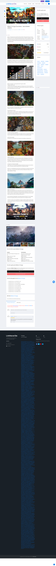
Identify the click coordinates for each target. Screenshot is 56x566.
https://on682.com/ (27, 438)
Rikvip (24, 353)
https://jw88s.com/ (25, 452)
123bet (24, 430)
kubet (27, 411)
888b (21, 451)
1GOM (22, 353)
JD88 (31, 455)
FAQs (46, 3)
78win (27, 342)
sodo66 (33, 423)
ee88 (21, 417)
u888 (27, 394)
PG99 (30, 514)
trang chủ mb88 (25, 427)
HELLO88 (25, 509)
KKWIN (24, 462)
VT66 (32, 455)
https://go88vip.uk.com (23, 486)
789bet (29, 392)
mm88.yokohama (26, 456)
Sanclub (27, 369)
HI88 (26, 483)
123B (31, 444)
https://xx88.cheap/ (30, 496)
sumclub (23, 408)
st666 (29, 466)
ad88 (22, 461)
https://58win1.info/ (29, 443)
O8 (32, 419)
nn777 (28, 358)
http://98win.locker (29, 491)
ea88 (27, 490)
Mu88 (32, 494)
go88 (32, 343)
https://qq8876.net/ (26, 400)
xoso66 (21, 343)
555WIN (31, 478)
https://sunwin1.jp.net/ (29, 425)
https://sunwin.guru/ (27, 387)
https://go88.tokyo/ (30, 354)
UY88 (30, 434)
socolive (33, 343)
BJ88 (23, 461)
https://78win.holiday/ (23, 467)
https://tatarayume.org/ (29, 457)
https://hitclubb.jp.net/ (28, 381)
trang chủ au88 (28, 427)
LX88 (30, 448)
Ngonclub (31, 368)
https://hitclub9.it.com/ (23, 415)
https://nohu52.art (31, 421)
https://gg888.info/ (23, 474)
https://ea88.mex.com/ (27, 418)
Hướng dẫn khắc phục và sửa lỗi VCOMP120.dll (14, 285)
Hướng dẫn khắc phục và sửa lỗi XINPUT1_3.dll (14, 281)
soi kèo (34, 347)
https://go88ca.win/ (23, 487)
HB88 (21, 477)
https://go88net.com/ (23, 390)
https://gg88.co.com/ (29, 360)
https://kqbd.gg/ (26, 444)
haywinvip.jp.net (28, 426)
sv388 (33, 434)
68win (21, 411)
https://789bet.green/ (28, 505)
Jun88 (27, 357)
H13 (28, 455)
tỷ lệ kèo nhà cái (29, 384)
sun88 (21, 493)
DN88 (23, 454)
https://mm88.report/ (23, 419)
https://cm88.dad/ (22, 354)
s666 (25, 434)
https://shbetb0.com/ (23, 373)
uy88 (21, 392)
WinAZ (28, 462)
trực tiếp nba (32, 347)
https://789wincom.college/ (23, 506)
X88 (30, 452)
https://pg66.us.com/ (23, 357)
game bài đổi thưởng (31, 435)
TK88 (33, 430)
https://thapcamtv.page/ (23, 497)
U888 (32, 411)
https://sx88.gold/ (23, 405)
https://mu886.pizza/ (27, 436)
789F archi (32, 481)
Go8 (32, 506)
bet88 (25, 350)
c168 (28, 412)
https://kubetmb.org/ (23, 456)
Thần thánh (46, 72)
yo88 (25, 379)
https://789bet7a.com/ (24, 423)
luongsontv (22, 347)
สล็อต (25, 364)
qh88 (26, 405)
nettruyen (22, 341)
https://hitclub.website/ (30, 350)
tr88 (22, 454)
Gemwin (23, 388)
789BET (31, 475)
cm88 (29, 370)
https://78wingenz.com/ (30, 393)
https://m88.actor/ (24, 421)
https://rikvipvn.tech (23, 495)
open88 (30, 357)
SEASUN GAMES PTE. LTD (45, 36)
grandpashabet (31, 431)
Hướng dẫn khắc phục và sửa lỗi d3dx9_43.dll (14, 291)
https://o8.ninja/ (22, 374)
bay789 (34, 501)
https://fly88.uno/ (31, 358)
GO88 (32, 399)
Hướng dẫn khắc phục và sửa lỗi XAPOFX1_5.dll (14, 287)
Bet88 (26, 358)
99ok (32, 408)
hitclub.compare (22, 430)
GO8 (23, 504)
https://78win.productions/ (23, 460)
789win (29, 421)
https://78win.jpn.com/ (23, 466)
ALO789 (22, 416)
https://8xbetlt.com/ (27, 391)
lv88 (22, 470)
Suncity (33, 483)
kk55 (28, 450)
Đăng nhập (47, 1)
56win (21, 500)
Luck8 (31, 436)
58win (23, 380)
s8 (23, 496)
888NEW (22, 401)
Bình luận (19, 302)
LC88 (24, 512)
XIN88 (28, 452)
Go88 (25, 353)
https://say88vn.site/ (30, 428)
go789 (27, 492)
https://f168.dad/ (26, 396)
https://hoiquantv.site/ (27, 376)
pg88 (28, 487)
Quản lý (38, 66)
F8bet (29, 380)
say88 (34, 420)
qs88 (28, 403)
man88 (25, 485)
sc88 (27, 370)
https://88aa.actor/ (23, 365)
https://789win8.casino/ (30, 400)
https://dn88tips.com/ (23, 465)
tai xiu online (33, 403)
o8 (33, 374)
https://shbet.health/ (29, 408)
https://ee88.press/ (23, 491)
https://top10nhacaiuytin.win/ (30, 349)
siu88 (21, 378)
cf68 (23, 438)
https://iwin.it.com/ (27, 424)
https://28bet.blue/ (27, 366)
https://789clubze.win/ (23, 364)
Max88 (30, 365)
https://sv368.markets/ (28, 451)
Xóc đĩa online (31, 415)
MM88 (30, 353)
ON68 (25, 419)
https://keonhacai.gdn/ (33, 355)
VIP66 (33, 488)
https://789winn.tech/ (27, 465)
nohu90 (28, 382)
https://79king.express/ (23, 348)
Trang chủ (25, 3)
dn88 (27, 415)
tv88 (31, 443)
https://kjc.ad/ (26, 454)
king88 (26, 461)
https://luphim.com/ (28, 364)
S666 (27, 439)
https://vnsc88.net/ (28, 395)
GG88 (29, 356)
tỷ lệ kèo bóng (24, 493)
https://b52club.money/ (27, 365)
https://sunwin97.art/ (27, 351)
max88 (28, 353)
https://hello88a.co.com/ (23, 413)
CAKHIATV (29, 439)
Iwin (25, 361)
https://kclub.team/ (31, 351)
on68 (23, 439)
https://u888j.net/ (24, 395)
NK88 (22, 397)
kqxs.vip (23, 417)
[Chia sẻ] (5, 17)
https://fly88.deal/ (26, 386)
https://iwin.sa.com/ (26, 354)
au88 (29, 431)
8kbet (22, 352)
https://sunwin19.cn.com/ (28, 355)
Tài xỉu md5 (27, 470)
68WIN (32, 516)
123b (28, 401)
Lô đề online (30, 379)
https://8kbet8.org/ (27, 373)
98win (33, 400)
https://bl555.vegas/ (32, 497)
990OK (21, 496)
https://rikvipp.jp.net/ (32, 381)
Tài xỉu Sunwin (32, 513)
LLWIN (32, 465)
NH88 (25, 482)
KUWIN (26, 510)
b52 (30, 362)
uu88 (29, 396)
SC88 (25, 389)
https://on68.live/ (25, 450)
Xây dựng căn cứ (39, 67)
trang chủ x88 (31, 427)
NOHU (22, 482)
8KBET (30, 414)
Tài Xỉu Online (22, 514)
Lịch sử (42, 66)
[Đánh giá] (5, 14)
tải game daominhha (32, 356)
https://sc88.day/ (22, 389)
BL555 (25, 407)
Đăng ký (42, 1)
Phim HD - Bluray (37, 3)
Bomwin (22, 362)
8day (27, 389)
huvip (31, 453)
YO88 (29, 494)
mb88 (28, 397)
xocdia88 (30, 423)
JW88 (30, 455)
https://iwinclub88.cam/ (26, 453)
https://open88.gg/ (24, 478)
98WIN (32, 450)
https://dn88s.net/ (22, 432)
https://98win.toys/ (23, 447)
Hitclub (23, 361)
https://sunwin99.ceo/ (23, 359)
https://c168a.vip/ (24, 500)
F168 (32, 370)
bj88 (32, 374)
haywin (27, 428)
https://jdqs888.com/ (26, 508)
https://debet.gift (22, 509)
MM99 (33, 481)
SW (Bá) (10, 29)
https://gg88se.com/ (23, 431)
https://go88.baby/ (31, 387)
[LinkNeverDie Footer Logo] (11, 335)
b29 (21, 380)
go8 (33, 397)
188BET (26, 389)
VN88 (30, 449)
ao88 (24, 403)
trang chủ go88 (29, 430)
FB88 (24, 515)
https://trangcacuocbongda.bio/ (31, 386)
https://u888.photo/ (30, 394)
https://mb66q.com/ (23, 345)
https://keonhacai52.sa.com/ (23, 498)
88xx (21, 397)
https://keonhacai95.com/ (25, 362)
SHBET (33, 351)
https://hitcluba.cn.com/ (28, 409)
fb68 (21, 502)
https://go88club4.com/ (23, 369)
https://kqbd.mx (26, 516)
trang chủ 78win (27, 500)
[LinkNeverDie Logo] (11, 3)
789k (29, 404)
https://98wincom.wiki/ (26, 504)
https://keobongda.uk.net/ (31, 470)
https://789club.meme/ (25, 457)
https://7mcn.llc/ (30, 374)
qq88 (21, 435)
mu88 (32, 397)
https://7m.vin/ (33, 413)
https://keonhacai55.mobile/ (30, 388)
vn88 (21, 414)
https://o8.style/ (24, 378)
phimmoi (34, 469)
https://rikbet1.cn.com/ (23, 391)
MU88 (30, 500)
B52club (26, 377)
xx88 (21, 352)
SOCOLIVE (31, 439)
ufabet (28, 341)
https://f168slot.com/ (33, 357)
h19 (31, 408)
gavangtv (28, 347)
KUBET (31, 486)
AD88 (32, 460)
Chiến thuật (42, 61)
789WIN (31, 473)
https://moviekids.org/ (26, 399)
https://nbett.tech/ (25, 489)
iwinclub (26, 356)
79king (33, 370)
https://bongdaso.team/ (28, 383)
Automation (42, 74)
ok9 (26, 349)
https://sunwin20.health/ (28, 458)
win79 (28, 361)
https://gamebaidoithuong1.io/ (24, 425)
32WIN (26, 462)
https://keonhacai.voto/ (23, 360)
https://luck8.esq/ (22, 449)
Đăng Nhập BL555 (25, 479)
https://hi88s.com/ (22, 358)
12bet (32, 514)
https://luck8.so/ (22, 407)
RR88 (23, 347)
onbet (25, 435)
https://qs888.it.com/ (31, 461)
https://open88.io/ (24, 471)
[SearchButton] (49, 4)
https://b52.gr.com (30, 492)
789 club (23, 422)
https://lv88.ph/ (28, 469)
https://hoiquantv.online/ (32, 376)
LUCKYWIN (26, 488)
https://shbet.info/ (29, 385)
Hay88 (25, 446)
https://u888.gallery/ (26, 417)
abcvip (25, 477)
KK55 (21, 453)
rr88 (22, 378)
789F (32, 486)
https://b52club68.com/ (27, 390)
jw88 (29, 490)
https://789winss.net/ (23, 488)
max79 (21, 450)
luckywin (30, 444)
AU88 (21, 427)
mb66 (21, 485)
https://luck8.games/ (26, 449)
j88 (25, 420)
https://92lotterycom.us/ (23, 393)
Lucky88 (29, 459)
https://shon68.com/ (32, 498)
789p (21, 452)
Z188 (21, 463)
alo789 (28, 435)
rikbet (32, 405)
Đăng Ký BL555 (28, 478)
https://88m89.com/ (27, 486)
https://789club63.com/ (31, 424)
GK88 (32, 459)
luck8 (25, 470)
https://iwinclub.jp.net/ (23, 381)
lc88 (29, 450)
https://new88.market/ (23, 366)
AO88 (24, 387)
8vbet (31, 505)
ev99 (25, 405)
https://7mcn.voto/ (23, 385)
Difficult (38, 64)
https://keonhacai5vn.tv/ (26, 513)
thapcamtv (30, 346)
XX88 (25, 347)
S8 (27, 450)
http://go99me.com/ (24, 443)
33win (26, 397)
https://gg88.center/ (28, 378)
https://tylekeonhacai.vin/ (23, 383)
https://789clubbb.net (23, 494)
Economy (45, 69)
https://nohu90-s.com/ (23, 458)
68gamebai (24, 416)
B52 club (27, 353)
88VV (22, 414)
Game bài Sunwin (27, 502)
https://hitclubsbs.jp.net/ (31, 359)
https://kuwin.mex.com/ (23, 469)
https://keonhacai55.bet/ (25, 343)
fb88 (26, 394)
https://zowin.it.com (32, 416)
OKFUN (34, 467)
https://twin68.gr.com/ (29, 442)
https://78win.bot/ (31, 366)
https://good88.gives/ (23, 420)
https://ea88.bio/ (31, 392)
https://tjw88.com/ (30, 510)
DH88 (24, 477)
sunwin (21, 342)
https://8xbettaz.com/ (31, 412)
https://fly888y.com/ (32, 426)
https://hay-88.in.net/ (26, 414)
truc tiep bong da (30, 341)
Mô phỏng (47, 61)
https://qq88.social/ (29, 483)
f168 (26, 420)
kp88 (24, 490)
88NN (31, 447)
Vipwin (30, 422)
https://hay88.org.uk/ (24, 440)
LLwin (34, 418)
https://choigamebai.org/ (23, 349)
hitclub (29, 343)
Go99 (34, 412)
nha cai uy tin (33, 352)
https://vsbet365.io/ (23, 446)
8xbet (27, 421)
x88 (21, 379)
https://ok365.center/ (28, 348)
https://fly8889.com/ (33, 378)
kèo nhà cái (23, 350)
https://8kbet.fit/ (27, 473)
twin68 (33, 415)
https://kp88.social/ (27, 407)
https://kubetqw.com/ (23, 436)
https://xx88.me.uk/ (32, 348)
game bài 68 (26, 492)
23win (30, 390)
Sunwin (28, 379)
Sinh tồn (38, 61)
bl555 (22, 453)
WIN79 (30, 494)
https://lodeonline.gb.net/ (23, 368)
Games (33, 3)
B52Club (30, 382)
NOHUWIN (26, 493)
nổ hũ (34, 360)
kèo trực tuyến (24, 404)
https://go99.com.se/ (23, 448)
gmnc (21, 394)
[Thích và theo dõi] (5, 8)
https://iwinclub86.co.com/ (23, 382)
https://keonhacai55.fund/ (25, 401)
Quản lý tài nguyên (40, 69)
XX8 (33, 460)
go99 (28, 440)
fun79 (31, 485)
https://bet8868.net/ (29, 481)
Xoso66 (25, 345)
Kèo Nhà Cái (31, 419)
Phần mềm (29, 3)
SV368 (31, 442)
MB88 (28, 506)
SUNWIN (30, 399)
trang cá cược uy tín (32, 384)
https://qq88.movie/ (23, 501)
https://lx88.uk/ (32, 477)
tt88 (27, 397)
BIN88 (21, 377)
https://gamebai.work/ (23, 370)
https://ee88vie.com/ (25, 342)
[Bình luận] (5, 11)
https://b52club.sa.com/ (23, 355)
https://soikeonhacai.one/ (23, 409)
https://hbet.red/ (32, 418)
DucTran (12, 316)
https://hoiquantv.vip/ (23, 376)
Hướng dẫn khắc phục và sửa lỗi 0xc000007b (14, 290)
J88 (21, 408)
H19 (26, 439)
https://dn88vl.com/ (29, 484)
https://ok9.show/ (22, 412)
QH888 (21, 443)
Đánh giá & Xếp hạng (11, 302)
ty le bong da (22, 399)
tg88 (32, 395)
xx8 (21, 461)
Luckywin (26, 403)
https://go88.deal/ (27, 359)
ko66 (21, 440)
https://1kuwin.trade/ (31, 438)
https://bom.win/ (28, 368)
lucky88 (32, 430)
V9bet (29, 361)
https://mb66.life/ (29, 345)
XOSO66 (25, 439)
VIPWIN (25, 447)
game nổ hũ (33, 394)
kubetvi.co (29, 414)
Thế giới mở (42, 64)
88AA (28, 466)
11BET (32, 505)
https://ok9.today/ (30, 482)
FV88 (29, 422)
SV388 (23, 482)
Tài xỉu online (32, 452)
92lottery (23, 492)
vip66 (26, 434)
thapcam (22, 428)
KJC (34, 349)
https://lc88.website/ (27, 431)
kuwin (28, 448)
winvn (27, 423)
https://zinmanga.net (25, 341)
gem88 (31, 360)
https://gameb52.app (28, 413)
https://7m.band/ (32, 383)
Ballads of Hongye (21, 278)
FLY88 (25, 358)
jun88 (33, 393)
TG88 (29, 448)
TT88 (25, 448)
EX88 (31, 449)
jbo (34, 505)
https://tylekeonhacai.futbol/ (23, 346)
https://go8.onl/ (26, 432)
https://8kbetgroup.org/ (23, 473)
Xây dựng (46, 64)
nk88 (30, 463)
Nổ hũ (26, 368)
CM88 (33, 369)
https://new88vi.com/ (31, 508)
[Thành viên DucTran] (8, 317)
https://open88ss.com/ (31, 495)
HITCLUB (23, 400)
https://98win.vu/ (22, 444)
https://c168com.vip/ (26, 463)
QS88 (25, 385)
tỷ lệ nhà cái (27, 404)
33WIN (30, 469)
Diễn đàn (43, 3)
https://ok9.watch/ (23, 386)
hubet (25, 428)
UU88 (32, 458)
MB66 (27, 345)
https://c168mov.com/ (23, 396)
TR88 (33, 454)
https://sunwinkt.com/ (28, 514)
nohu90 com (29, 477)
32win (32, 449)
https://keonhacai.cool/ (26, 374)
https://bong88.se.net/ (23, 384)
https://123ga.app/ (24, 451)
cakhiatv (30, 347)
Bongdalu (26, 384)
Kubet (29, 416)
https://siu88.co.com (29, 447)
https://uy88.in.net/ (23, 418)
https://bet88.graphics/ (31, 369)
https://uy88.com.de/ (31, 417)
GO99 (21, 403)
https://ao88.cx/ (31, 432)
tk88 (21, 434)
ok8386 (30, 436)
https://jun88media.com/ (31, 456)
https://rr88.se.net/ (25, 352)
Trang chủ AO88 (29, 488)
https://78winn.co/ (30, 487)
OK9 (28, 370)
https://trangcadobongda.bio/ (32, 373)
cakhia (27, 392)
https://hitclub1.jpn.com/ (23, 424)
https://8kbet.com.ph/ (23, 442)
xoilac (31, 346)
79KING (31, 364)
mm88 (29, 502)
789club (32, 362)
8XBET (32, 409)
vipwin (31, 466)
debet (22, 513)
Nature (38, 74)
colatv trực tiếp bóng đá (25, 392)
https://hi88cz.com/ (23, 505)
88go (22, 502)
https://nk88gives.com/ (30, 489)
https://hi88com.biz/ (31, 420)
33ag (33, 446)
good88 (25, 459)
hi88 (32, 485)
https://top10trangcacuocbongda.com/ (24, 372)
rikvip (33, 362)
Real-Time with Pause (40, 72)
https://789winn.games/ (31, 474)
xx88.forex (27, 455)
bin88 (27, 356)
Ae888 (28, 423)
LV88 (23, 462)
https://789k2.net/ (22, 455)
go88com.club (25, 426)
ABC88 (21, 439)
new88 (32, 446)
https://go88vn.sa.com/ (30, 372)
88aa (21, 475)
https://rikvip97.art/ (23, 351)
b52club (28, 416)
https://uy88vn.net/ (30, 501)
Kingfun (28, 419)
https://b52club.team (32, 380)
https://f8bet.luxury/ (27, 495)
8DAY (28, 493)
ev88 (23, 379)
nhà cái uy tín (29, 342)
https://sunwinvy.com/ (32, 479)
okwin (22, 490)
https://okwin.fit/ (26, 501)
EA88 (33, 419)
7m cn (34, 492)
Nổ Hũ (29, 473)
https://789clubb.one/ (23, 356)
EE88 (26, 393)
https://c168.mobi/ (29, 485)
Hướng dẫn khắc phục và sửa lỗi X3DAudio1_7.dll (14, 288)
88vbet (21, 462)
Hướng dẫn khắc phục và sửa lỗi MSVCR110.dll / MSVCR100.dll (16, 284)
